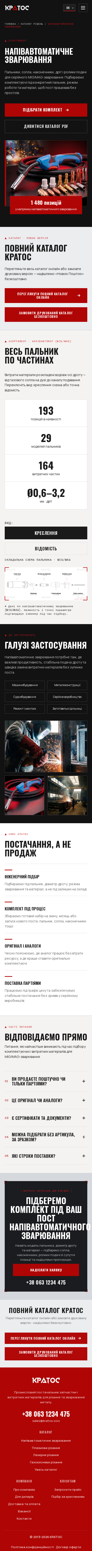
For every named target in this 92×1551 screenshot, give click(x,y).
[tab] (46, 533)
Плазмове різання (46, 1448)
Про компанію (24, 1489)
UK (68, 8)
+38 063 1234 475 (46, 1282)
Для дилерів (24, 1496)
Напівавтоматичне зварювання (46, 1440)
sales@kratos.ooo (46, 1421)
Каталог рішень (32, 24)
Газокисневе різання (46, 1462)
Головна (10, 24)
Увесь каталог (46, 1469)
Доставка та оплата (24, 1504)
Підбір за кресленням (67, 1496)
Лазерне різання (46, 1455)
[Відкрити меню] (83, 8)
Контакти (24, 1518)
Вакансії (24, 1511)
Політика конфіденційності (32, 1547)
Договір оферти (68, 1547)
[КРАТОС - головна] (17, 8)
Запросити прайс (68, 1489)
